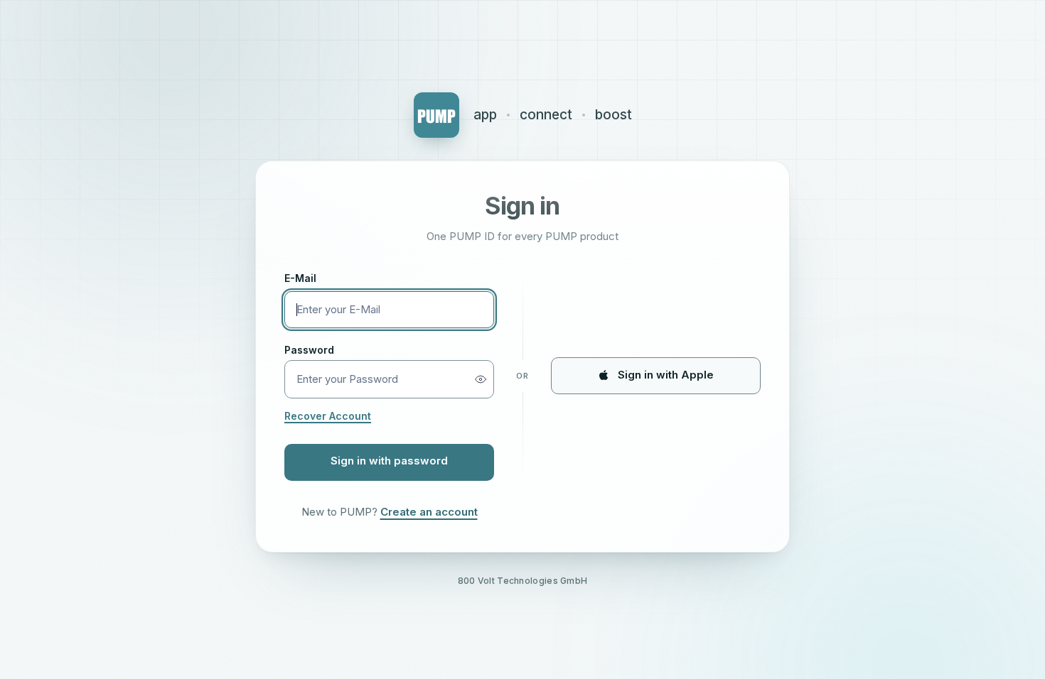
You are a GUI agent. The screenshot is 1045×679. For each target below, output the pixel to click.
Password (309, 350)
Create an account (429, 511)
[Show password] (480, 379)
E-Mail (300, 278)
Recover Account (327, 416)
